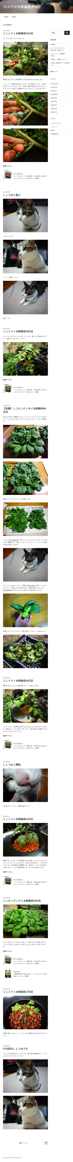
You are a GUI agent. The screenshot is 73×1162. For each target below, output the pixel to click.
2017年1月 (54, 91)
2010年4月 (54, 101)
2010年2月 (54, 108)
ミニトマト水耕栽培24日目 (18, 680)
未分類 (53, 130)
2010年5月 (54, 98)
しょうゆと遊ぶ (12, 194)
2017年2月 (54, 87)
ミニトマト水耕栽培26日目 (18, 331)
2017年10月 (54, 84)
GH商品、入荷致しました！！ (60, 59)
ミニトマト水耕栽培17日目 (18, 991)
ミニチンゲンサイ (56, 123)
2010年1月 (54, 112)
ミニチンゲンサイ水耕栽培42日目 (22, 900)
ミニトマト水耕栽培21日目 (18, 819)
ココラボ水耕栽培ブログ (22, 7)
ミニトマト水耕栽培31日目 (18, 33)
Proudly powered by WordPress (12, 1157)
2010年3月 (54, 105)
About (14, 17)
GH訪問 (53, 44)
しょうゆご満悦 (12, 764)
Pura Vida (31, 585)
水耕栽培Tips (54, 134)
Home (6, 17)
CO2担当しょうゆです (15, 1048)
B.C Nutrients (14, 540)
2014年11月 (54, 94)
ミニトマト (54, 127)
